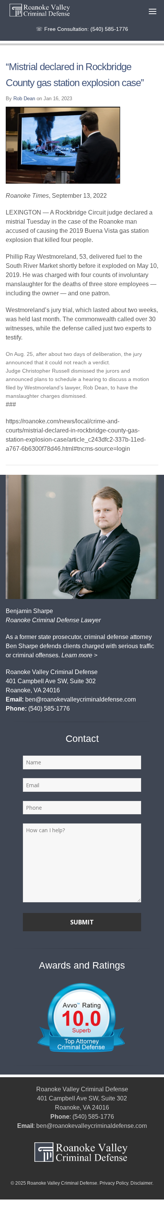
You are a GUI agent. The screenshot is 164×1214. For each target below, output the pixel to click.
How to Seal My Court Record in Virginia (48, 1204)
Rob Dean (24, 98)
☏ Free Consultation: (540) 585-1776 (82, 29)
